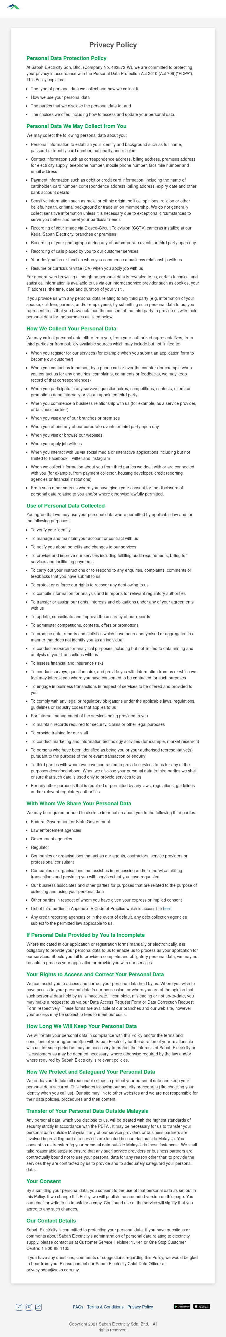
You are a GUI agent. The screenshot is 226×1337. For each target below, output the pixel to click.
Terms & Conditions (105, 1307)
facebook (19, 1307)
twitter (38, 1307)
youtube (29, 1307)
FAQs (78, 1307)
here (167, 908)
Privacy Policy (140, 1307)
